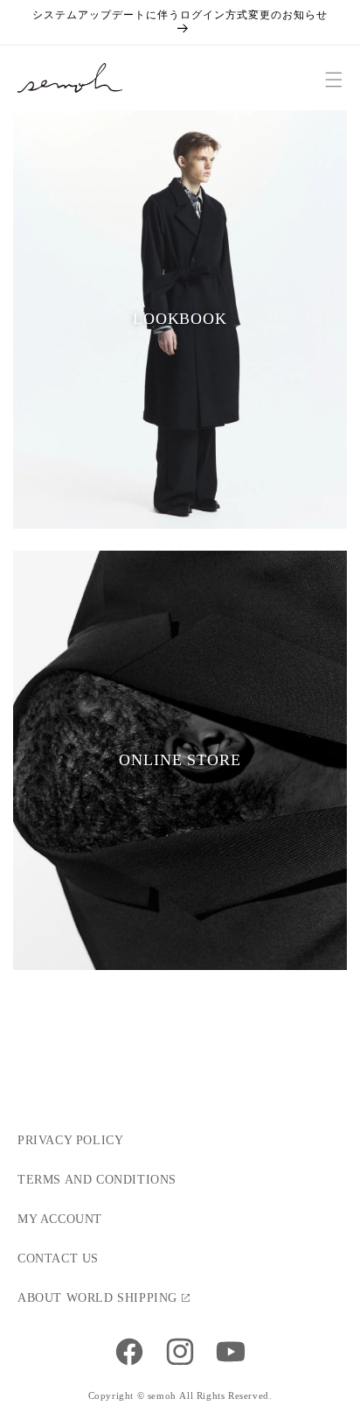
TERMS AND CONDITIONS (97, 1179)
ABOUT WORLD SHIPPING (97, 1297)
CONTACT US (58, 1258)
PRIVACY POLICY (70, 1140)
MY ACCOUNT (59, 1219)
